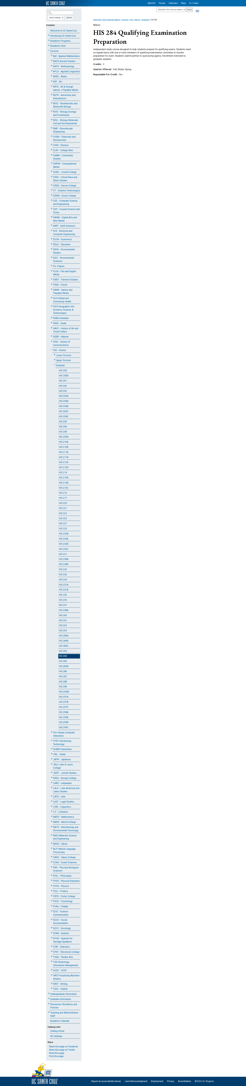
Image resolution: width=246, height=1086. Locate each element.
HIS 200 (63, 370)
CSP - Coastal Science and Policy (66, 211)
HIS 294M (64, 691)
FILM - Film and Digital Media (64, 273)
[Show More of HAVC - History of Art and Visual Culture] (51, 327)
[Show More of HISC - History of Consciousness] (51, 341)
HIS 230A (63, 538)
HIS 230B (63, 544)
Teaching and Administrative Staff (64, 1014)
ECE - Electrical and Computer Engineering (64, 233)
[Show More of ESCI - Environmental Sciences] (51, 257)
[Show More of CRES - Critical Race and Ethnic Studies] (51, 176)
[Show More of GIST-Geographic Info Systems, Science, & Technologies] (51, 305)
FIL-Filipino (58, 266)
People (162, 3)
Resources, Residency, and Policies (63, 1006)
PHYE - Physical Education (66, 881)
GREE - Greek (59, 323)
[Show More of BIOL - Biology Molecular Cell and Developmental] (51, 119)
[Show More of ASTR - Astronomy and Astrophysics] (51, 94)
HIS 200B (63, 375)
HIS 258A (63, 610)
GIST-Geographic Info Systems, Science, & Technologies (63, 309)
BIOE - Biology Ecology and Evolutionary (64, 113)
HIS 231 (63, 554)
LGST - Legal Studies (63, 801)
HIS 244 (63, 579)
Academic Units (58, 46)
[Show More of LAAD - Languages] (51, 782)
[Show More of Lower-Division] (54, 354)
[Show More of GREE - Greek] (51, 322)
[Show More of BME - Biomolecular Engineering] (51, 127)
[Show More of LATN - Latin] (51, 796)
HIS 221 (63, 508)
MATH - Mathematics (63, 817)
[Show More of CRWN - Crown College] (51, 195)
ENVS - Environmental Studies (64, 251)
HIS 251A (63, 584)
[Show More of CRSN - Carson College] (51, 185)
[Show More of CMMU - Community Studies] (51, 154)
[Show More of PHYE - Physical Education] (51, 880)
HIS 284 (63, 656)
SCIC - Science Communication (60, 913)
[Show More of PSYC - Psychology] (51, 900)
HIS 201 (63, 380)
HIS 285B (63, 666)
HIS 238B (63, 564)
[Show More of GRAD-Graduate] (51, 317)
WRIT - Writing (60, 984)
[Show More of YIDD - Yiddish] (51, 988)
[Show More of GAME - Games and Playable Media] (51, 289)
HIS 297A (63, 697)
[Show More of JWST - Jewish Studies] (51, 772)
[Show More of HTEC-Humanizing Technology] (51, 740)
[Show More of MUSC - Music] (51, 843)
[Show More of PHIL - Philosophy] (51, 875)
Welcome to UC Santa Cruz (63, 30)
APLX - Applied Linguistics (66, 71)
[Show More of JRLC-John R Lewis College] (51, 764)
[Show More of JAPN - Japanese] (51, 758)
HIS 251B (63, 589)
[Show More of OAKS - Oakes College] (51, 856)
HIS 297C (63, 707)
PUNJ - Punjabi (60, 906)
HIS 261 (63, 620)
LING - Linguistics (62, 806)
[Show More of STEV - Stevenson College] (51, 951)
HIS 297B (63, 702)
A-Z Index (193, 3)
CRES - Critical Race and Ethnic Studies (65, 179)
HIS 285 (63, 661)
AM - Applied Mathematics (66, 56)
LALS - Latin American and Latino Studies (66, 790)
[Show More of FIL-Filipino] (51, 265)
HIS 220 (63, 503)
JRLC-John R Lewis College (63, 766)
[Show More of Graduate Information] (49, 998)
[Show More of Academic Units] (49, 45)
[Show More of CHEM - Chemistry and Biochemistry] (51, 136)
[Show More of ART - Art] (51, 81)
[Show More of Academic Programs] (49, 40)
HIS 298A (63, 712)
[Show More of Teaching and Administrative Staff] (49, 1012)
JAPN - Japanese (62, 759)
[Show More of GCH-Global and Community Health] (51, 297)
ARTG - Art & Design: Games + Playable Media (65, 88)
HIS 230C (63, 549)
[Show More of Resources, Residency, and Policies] (49, 1003)
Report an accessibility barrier (106, 1081)
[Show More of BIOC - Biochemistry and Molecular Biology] (51, 102)
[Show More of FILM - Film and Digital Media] (51, 270)
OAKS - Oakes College (64, 857)
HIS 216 (63, 493)
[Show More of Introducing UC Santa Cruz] (49, 35)
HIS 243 (63, 574)
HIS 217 (63, 498)
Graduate (60, 365)
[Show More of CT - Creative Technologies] (51, 189)
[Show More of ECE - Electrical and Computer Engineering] (51, 230)
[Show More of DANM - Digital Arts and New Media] (51, 216)
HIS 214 (63, 472)
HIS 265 (63, 630)
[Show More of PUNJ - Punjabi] (51, 905)
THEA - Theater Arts (63, 957)
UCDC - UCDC (60, 970)
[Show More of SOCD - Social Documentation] (51, 919)
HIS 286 (63, 671)
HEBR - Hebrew (61, 336)
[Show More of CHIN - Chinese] (51, 144)
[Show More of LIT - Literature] (51, 811)
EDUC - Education (61, 244)
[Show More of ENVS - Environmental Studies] (51, 248)
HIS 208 (63, 431)
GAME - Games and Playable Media (62, 291)
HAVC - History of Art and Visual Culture (65, 330)
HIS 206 (63, 426)
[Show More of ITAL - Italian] (51, 753)
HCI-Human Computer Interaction (64, 734)
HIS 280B (63, 640)
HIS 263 (63, 625)
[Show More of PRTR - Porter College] (51, 895)
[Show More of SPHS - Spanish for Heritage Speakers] (51, 937)
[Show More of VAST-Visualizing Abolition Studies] (51, 974)
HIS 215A (63, 477)
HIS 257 (63, 605)
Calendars (173, 3)
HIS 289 (63, 686)
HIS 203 (63, 391)
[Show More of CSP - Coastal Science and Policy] (51, 208)
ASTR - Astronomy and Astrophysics (64, 97)
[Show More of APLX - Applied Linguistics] (51, 70)
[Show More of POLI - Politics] (51, 890)
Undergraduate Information (63, 994)
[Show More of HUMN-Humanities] (51, 748)
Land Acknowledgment (136, 1081)
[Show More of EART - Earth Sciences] (51, 225)
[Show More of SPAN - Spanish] (51, 932)
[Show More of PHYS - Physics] (51, 885)
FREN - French (60, 284)
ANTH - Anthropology (63, 66)
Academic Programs (60, 41)
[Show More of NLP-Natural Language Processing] (51, 848)
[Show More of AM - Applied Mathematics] (51, 55)
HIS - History (59, 350)
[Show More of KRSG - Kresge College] (51, 777)
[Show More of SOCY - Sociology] (51, 927)
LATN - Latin (59, 796)
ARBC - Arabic (60, 76)
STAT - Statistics (61, 946)
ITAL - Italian (59, 754)
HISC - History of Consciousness (61, 343)
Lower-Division (63, 355)
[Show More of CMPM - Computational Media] (51, 163)
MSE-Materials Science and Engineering (65, 837)
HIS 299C (63, 727)
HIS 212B (63, 467)
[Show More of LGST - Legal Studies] (51, 801)
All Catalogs (56, 1036)
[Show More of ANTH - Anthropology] (51, 65)
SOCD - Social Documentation (60, 922)
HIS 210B (63, 447)
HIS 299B (63, 722)
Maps (183, 3)
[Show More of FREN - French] (51, 284)
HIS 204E (63, 416)
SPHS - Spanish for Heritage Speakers (62, 940)
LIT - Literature (60, 811)
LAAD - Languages (62, 783)
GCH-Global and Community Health (62, 300)
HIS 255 (63, 600)
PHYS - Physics (61, 886)
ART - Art (57, 81)
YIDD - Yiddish (60, 989)
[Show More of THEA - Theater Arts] (51, 956)
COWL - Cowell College (64, 172)
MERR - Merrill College (64, 822)
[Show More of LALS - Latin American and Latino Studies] (51, 787)
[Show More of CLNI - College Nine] (51, 149)
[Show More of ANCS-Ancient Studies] (51, 60)
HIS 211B (63, 457)
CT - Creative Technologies (66, 190)
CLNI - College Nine (63, 150)
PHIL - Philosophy (62, 875)
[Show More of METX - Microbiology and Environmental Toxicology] (51, 826)
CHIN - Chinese (60, 145)
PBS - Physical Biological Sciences (65, 869)
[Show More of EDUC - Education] (51, 243)
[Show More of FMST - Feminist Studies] (51, 279)
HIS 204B (63, 406)
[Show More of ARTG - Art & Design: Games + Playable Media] (51, 86)
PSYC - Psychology (63, 901)
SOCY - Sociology (62, 928)
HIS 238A (63, 559)
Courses (54, 51)
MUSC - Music (60, 843)
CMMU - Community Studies (63, 157)
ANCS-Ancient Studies (64, 61)
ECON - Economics (62, 239)
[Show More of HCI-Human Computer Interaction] (51, 731)
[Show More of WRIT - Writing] (51, 983)
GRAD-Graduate (61, 318)
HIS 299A (63, 717)
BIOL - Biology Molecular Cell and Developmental (65, 122)
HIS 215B (63, 482)
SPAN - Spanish (61, 933)
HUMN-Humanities (62, 749)
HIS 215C (63, 488)
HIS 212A (63, 462)
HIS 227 (63, 523)
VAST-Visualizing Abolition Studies (66, 977)
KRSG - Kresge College (64, 778)
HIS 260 (63, 615)
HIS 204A (63, 401)
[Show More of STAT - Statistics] (51, 946)
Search (69, 18)
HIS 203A (63, 396)
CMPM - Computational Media (64, 165)
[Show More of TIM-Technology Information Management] (51, 961)
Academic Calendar (59, 1021)
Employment (157, 1081)
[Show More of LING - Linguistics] (51, 806)
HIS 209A (63, 436)
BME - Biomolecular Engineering (63, 130)
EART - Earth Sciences (64, 225)
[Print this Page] (198, 11)
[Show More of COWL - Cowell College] (51, 171)
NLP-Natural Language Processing (64, 851)
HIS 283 (63, 651)
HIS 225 (63, 518)
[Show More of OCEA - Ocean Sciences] (51, 861)
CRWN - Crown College (64, 195)
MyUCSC (152, 3)
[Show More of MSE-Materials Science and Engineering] (51, 834)
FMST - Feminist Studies (65, 279)
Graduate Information (60, 999)
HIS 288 (63, 681)
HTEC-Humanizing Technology (62, 743)
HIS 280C (63, 646)
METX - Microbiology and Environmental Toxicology (65, 829)
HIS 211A (63, 452)
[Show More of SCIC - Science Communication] (51, 910)
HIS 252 (63, 595)
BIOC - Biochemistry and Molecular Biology (65, 105)
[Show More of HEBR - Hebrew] (51, 336)
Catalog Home (57, 1031)
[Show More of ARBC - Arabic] (51, 75)
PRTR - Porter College (64, 896)
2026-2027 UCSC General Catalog (106, 20)
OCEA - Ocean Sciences (65, 862)
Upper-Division (63, 360)
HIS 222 (63, 513)
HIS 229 (63, 528)
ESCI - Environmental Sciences (63, 259)
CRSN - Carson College (64, 185)
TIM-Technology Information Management (65, 964)
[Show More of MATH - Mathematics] (51, 816)
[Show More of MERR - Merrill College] (51, 821)
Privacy (170, 1081)
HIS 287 (63, 676)
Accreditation (184, 1081)
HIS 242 (63, 569)
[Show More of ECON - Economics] (51, 238)
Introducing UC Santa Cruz (63, 35)
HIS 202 (63, 386)
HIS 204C (63, 411)
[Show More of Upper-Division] (54, 359)
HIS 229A (63, 533)
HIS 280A (63, 635)
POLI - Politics (60, 891)
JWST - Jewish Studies (65, 773)
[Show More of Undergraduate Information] (49, 993)
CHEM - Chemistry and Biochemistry (64, 138)
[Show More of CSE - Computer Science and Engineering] (51, 200)
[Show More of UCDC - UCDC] (51, 969)
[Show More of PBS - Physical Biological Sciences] (51, 866)
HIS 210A (63, 442)
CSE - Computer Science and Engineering (65, 202)
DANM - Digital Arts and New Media (65, 219)
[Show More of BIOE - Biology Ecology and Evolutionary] (51, 111)
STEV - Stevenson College (66, 952)
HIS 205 (63, 421)
